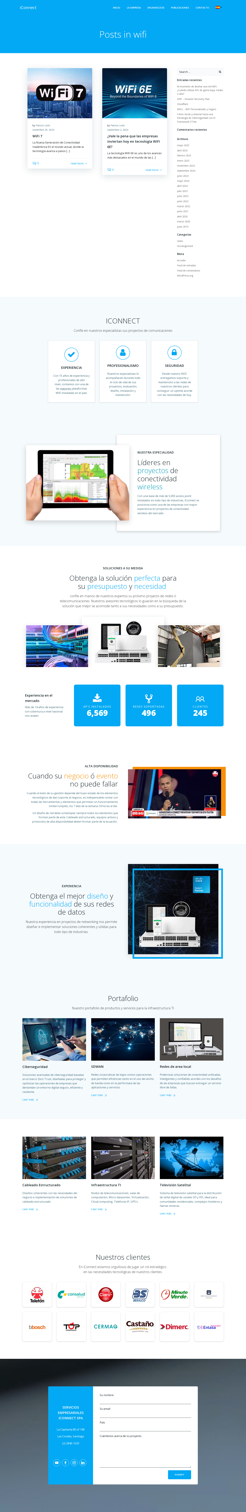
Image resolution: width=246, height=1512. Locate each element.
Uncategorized (185, 246)
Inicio (116, 7)
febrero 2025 (184, 155)
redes (180, 241)
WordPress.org (185, 275)
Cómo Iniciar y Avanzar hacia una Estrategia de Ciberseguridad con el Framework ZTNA (196, 118)
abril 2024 (182, 185)
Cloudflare (182, 104)
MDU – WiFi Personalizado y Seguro (196, 109)
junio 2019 (182, 226)
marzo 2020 (183, 221)
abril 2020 (182, 216)
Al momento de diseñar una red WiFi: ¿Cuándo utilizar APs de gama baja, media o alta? (200, 90)
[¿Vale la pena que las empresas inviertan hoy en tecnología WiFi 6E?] (134, 93)
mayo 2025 (183, 145)
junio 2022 (182, 201)
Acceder (181, 260)
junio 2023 (182, 196)
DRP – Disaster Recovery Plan (193, 99)
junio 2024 (182, 175)
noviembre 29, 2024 (43, 129)
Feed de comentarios (188, 270)
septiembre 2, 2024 (117, 129)
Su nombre (107, 1395)
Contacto (202, 7)
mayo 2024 (183, 180)
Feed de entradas (186, 265)
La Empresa (134, 7)
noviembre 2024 (186, 165)
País (102, 1422)
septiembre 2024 (186, 170)
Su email (105, 1409)
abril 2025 (182, 150)
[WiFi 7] (59, 93)
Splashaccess (155, 7)
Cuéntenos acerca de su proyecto (120, 1436)
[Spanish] (219, 7)
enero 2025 (183, 160)
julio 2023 (182, 191)
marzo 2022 (183, 206)
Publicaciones (180, 7)
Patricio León (43, 125)
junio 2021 (182, 211)
